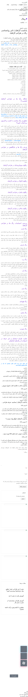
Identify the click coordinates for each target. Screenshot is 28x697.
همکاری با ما (21, 681)
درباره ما (6, 681)
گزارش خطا (13, 681)
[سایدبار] (26, 688)
